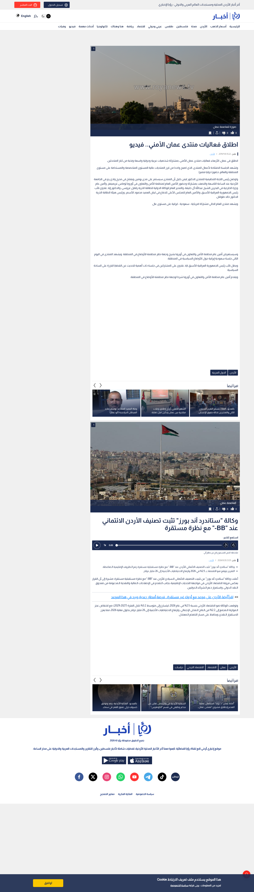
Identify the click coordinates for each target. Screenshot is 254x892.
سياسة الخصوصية (179, 885)
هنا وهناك (117, 26)
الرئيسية (234, 26)
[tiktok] (162, 777)
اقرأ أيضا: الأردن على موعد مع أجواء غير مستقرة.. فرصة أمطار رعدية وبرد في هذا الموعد (172, 597)
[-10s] (226, 545)
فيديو (72, 26)
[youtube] (134, 777)
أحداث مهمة (86, 26)
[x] (93, 777)
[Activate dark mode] (46, 16)
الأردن (203, 26)
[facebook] (79, 777)
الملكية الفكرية (125, 794)
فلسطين (182, 26)
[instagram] (106, 777)
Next (94, 385)
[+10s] (233, 545)
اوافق (48, 883)
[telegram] (148, 777)
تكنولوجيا (102, 26)
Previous (100, 385)
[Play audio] (97, 545)
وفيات (62, 26)
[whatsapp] (120, 777)
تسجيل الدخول (55, 4)
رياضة (130, 26)
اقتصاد (141, 26)
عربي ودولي (155, 26)
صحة (194, 26)
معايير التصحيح (107, 794)
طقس (169, 26)
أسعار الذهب (218, 26)
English (26, 16)
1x (105, 545)
